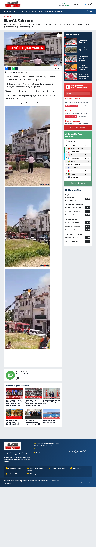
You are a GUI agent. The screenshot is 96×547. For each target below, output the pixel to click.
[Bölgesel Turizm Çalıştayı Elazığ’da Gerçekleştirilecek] (14, 414)
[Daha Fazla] (16, 68)
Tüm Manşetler (77, 468)
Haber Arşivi (33, 474)
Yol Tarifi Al (83, 105)
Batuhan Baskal (11, 72)
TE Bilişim (89, 483)
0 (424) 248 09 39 (72, 105)
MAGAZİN (7, 483)
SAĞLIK (41, 12)
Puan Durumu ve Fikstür (58, 468)
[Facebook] (71, 451)
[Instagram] (77, 451)
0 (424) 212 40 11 (72, 116)
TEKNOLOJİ (23, 12)
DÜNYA (48, 481)
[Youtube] (81, 451)
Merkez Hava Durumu (14, 468)
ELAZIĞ (43, 481)
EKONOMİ (32, 12)
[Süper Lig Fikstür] (89, 190)
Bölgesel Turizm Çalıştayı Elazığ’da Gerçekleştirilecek (12, 422)
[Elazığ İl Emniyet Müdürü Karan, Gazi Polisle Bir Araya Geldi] (33, 414)
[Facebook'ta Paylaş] (6, 68)
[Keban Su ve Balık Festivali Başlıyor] (51, 414)
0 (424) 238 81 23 (41, 449)
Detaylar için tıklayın (78, 183)
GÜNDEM (7, 12)
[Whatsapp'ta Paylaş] (13, 68)
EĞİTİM (48, 12)
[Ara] (88, 12)
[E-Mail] (18, 378)
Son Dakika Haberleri (14, 474)
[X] (74, 451)
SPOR (15, 12)
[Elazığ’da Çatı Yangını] (33, 49)
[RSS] (84, 451)
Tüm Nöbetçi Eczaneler (79, 127)
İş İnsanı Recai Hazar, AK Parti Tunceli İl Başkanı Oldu (51, 401)
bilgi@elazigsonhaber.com (44, 452)
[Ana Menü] (90, 12)
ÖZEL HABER (55, 481)
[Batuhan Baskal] (10, 375)
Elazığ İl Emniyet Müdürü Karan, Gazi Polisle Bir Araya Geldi (32, 422)
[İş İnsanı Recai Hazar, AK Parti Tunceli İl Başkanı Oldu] (51, 393)
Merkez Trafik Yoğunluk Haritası (35, 469)
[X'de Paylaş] (9, 68)
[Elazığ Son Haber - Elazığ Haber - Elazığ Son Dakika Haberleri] (12, 4)
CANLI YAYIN (57, 12)
